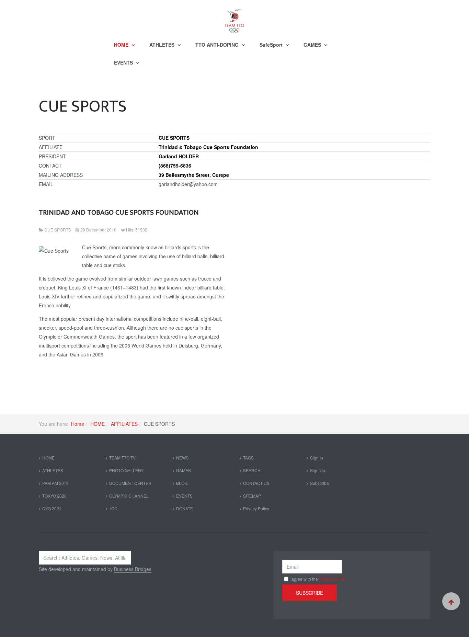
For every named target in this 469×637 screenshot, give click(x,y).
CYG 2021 (51, 508)
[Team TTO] (234, 18)
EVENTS (124, 62)
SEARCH (252, 470)
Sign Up (317, 470)
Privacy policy (332, 579)
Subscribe (319, 483)
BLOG (181, 483)
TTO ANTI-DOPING (217, 44)
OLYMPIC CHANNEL (129, 496)
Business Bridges (132, 569)
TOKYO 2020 (54, 496)
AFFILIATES (124, 423)
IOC (113, 508)
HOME (122, 44)
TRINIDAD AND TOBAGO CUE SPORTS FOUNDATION (119, 212)
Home (77, 423)
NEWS (182, 457)
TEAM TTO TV (122, 457)
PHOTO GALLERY (126, 470)
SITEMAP (252, 496)
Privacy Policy (256, 508)
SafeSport (272, 44)
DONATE (184, 508)
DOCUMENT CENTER (130, 483)
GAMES (313, 44)
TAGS (248, 457)
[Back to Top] (451, 601)
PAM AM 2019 (55, 483)
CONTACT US (256, 483)
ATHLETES (162, 44)
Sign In (316, 457)
